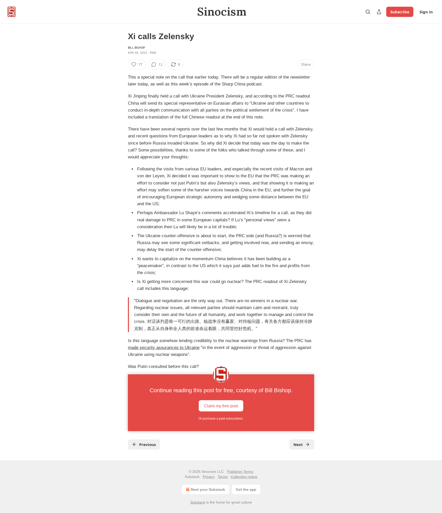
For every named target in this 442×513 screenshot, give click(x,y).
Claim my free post (221, 405)
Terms (223, 477)
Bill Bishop (136, 47)
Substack (197, 502)
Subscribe (399, 11)
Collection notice (244, 477)
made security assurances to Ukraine (164, 347)
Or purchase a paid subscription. (221, 418)
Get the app (246, 489)
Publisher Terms (240, 472)
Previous (147, 444)
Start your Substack (208, 489)
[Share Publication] (379, 12)
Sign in (426, 11)
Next (298, 444)
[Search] (368, 12)
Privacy (209, 477)
